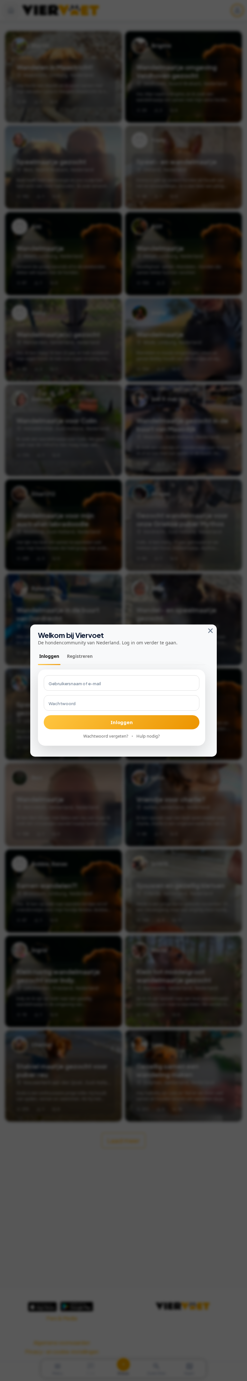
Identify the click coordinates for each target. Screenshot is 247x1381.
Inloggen (49, 656)
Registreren (80, 656)
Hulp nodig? (148, 736)
